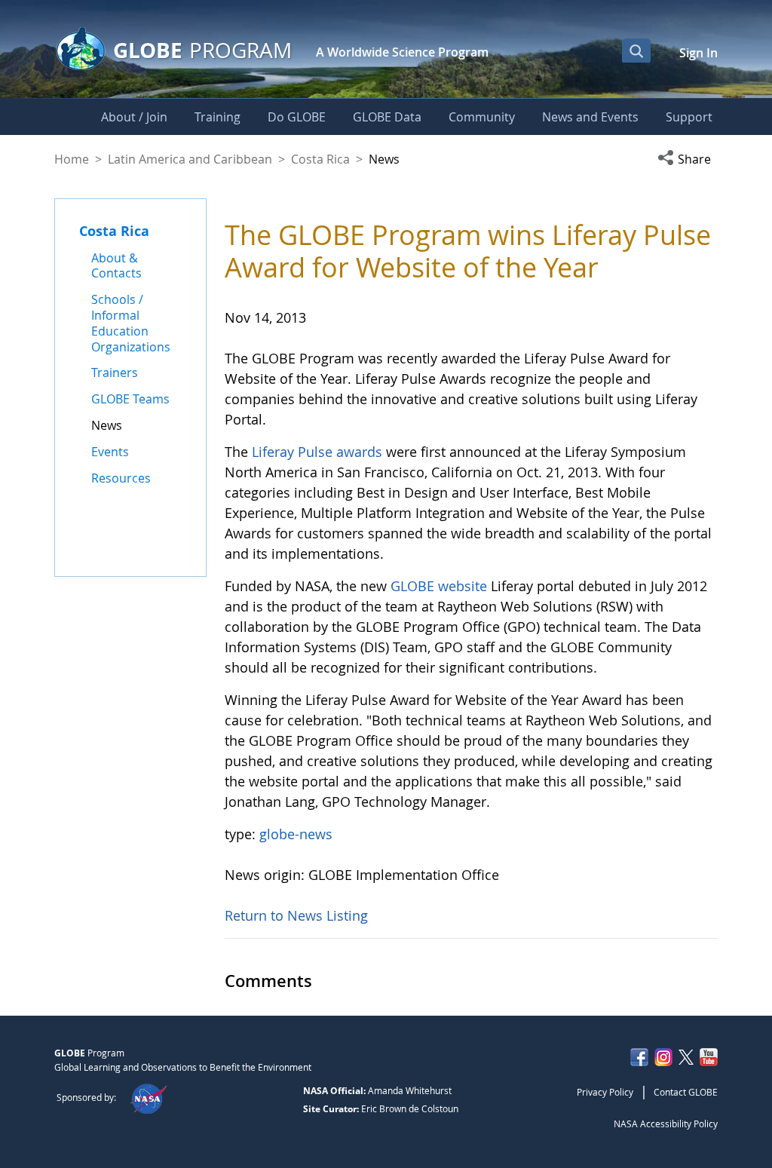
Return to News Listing (296, 915)
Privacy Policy (605, 1092)
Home (71, 159)
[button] (687, 159)
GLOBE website (439, 586)
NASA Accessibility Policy (666, 1123)
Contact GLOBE (686, 1092)
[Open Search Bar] (636, 50)
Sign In (698, 52)
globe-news (295, 834)
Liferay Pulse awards (317, 452)
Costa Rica (320, 159)
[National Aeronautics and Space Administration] (148, 1097)
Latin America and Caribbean (190, 159)
